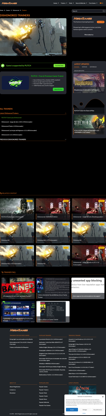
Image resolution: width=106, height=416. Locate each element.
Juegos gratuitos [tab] (79, 70)
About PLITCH (58, 89)
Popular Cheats (43, 396)
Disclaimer (13, 393)
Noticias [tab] (84, 67)
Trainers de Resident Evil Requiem (19, 347)
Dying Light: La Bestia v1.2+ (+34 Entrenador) (51, 350)
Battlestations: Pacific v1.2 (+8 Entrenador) (51, 374)
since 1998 (101, 22)
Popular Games (43, 386)
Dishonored (16, 10)
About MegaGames (15, 386)
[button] (103, 396)
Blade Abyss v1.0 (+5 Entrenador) (78, 373)
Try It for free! (59, 65)
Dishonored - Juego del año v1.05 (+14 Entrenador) (17, 122)
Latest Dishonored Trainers (9, 113)
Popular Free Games (44, 405)
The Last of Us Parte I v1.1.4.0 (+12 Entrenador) (82, 354)
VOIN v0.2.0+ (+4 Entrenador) (77, 370)
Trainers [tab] (76, 67)
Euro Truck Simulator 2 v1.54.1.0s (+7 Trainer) (81, 367)
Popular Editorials (44, 402)
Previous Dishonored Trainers (13, 139)
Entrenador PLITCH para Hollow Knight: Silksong (52, 366)
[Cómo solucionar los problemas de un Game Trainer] (53, 288)
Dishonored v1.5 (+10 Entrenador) (12, 135)
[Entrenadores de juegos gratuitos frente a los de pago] (18, 311)
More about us (89, 34)
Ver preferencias (97, 409)
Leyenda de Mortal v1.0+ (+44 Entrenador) (51, 339)
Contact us (13, 390)
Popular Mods (43, 393)
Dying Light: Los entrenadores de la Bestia (21, 339)
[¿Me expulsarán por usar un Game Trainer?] (18, 288)
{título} (84, 413)
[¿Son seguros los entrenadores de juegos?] (87, 288)
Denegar (85, 409)
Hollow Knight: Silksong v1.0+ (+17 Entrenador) (52, 347)
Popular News (43, 399)
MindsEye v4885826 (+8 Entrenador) (49, 363)
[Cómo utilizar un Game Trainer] (53, 311)
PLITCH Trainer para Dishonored (11, 117)
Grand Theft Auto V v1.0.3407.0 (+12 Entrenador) (82, 376)
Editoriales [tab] (93, 67)
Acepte (72, 409)
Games (8, 10)
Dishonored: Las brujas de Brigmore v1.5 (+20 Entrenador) (19, 130)
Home (1, 10)
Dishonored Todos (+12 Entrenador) (12, 126)
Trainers (24, 10)
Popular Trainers (43, 390)
